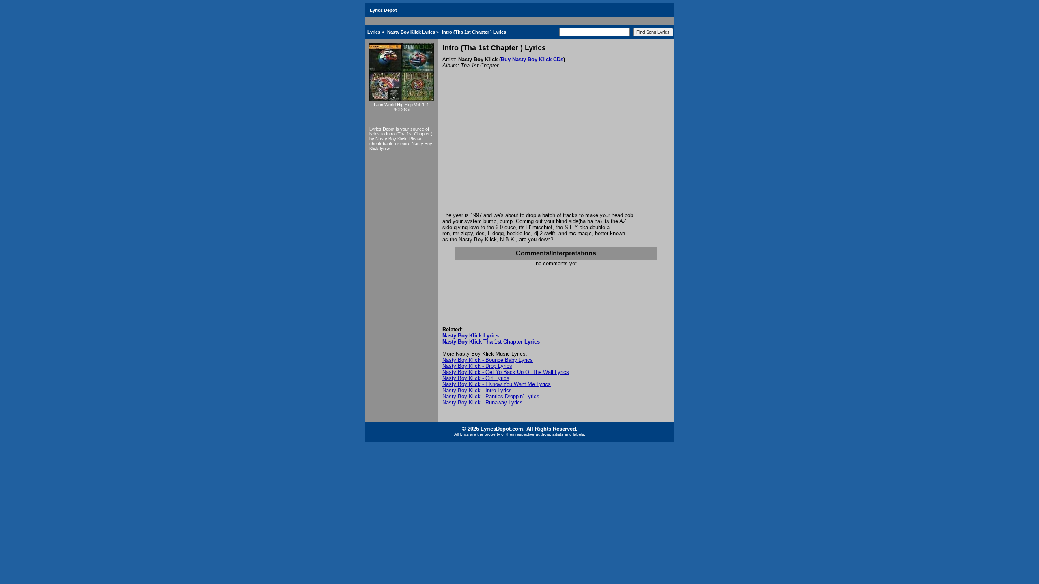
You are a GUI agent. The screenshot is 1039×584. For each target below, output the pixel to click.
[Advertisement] (556, 151)
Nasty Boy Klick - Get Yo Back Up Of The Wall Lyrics (505, 372)
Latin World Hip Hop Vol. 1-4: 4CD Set (402, 107)
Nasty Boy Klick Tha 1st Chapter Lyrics (491, 342)
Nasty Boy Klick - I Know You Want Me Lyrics (496, 384)
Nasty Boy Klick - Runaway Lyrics (482, 402)
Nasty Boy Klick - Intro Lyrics (477, 390)
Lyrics (373, 32)
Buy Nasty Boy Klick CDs (532, 59)
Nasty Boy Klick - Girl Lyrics (475, 378)
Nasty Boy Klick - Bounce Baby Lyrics (487, 360)
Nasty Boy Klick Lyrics (411, 32)
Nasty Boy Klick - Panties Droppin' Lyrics (490, 396)
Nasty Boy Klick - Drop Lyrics (477, 366)
